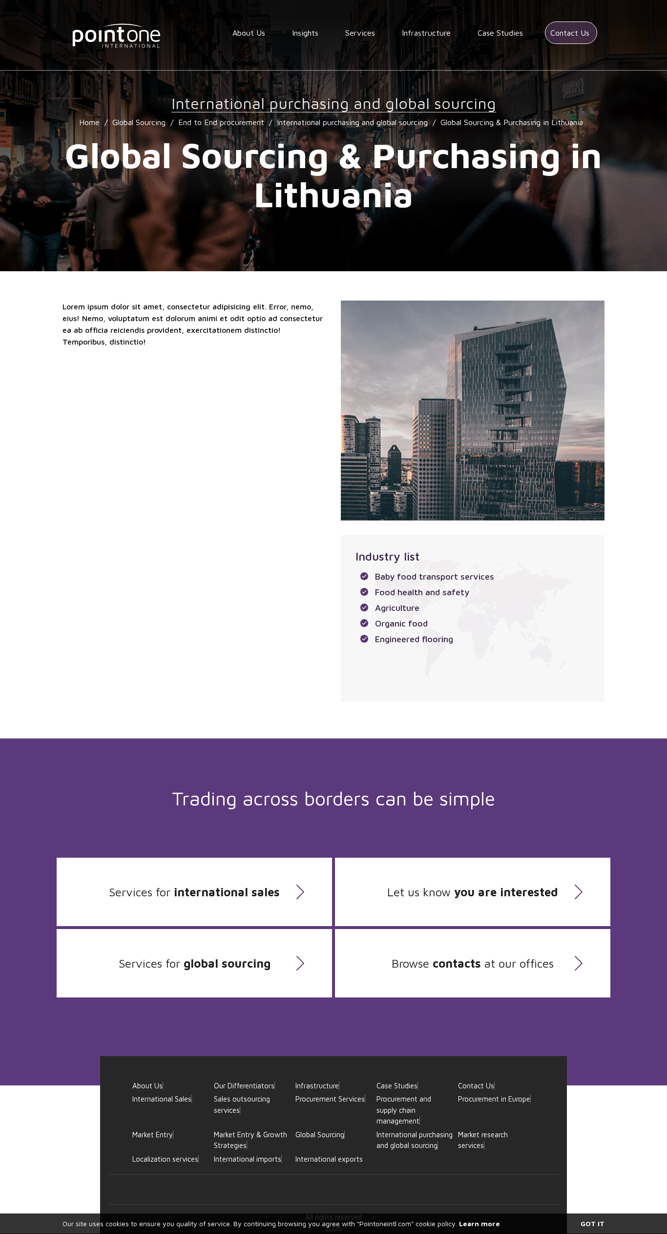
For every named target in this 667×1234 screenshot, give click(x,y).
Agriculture (397, 608)
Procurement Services (330, 1099)
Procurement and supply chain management (403, 1110)
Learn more (479, 1223)
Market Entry (152, 1134)
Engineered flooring (414, 639)
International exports (329, 1159)
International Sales (161, 1099)
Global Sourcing (139, 122)
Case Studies (500, 32)
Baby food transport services (434, 576)
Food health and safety (422, 592)
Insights (305, 32)
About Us (248, 32)
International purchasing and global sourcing (352, 122)
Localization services (165, 1159)
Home (89, 122)
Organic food (401, 623)
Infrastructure (426, 32)
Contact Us (569, 32)
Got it (592, 1223)
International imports (247, 1159)
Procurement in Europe (494, 1099)
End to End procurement (221, 122)
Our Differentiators (244, 1086)
